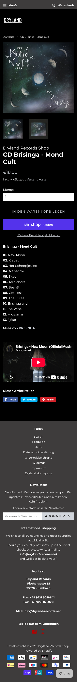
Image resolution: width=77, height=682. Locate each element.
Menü (12, 5)
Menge (8, 190)
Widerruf (38, 462)
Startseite (8, 36)
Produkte (38, 441)
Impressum (38, 468)
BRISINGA (27, 328)
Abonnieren (58, 516)
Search (38, 436)
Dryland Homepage (38, 473)
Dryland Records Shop (53, 646)
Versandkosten (37, 179)
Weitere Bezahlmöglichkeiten (38, 235)
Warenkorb (65, 5)
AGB (38, 447)
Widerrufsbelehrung (38, 457)
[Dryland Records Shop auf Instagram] (43, 632)
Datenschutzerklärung (38, 452)
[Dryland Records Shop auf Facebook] (34, 632)
